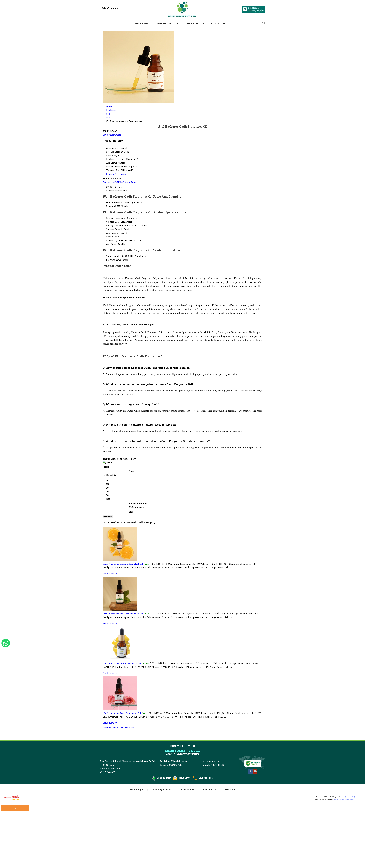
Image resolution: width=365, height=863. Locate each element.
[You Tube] (255, 773)
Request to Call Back (114, 182)
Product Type (113, 240)
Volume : (214, 563)
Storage (110, 229)
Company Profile (167, 23)
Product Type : (133, 567)
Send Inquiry (132, 182)
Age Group (111, 244)
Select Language (110, 8)
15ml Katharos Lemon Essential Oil (122, 663)
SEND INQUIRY (110, 727)
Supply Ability (114, 256)
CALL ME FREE (127, 727)
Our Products (194, 23)
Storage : (164, 567)
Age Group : (222, 567)
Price (109, 206)
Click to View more (116, 173)
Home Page (141, 23)
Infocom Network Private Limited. (344, 799)
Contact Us (218, 23)
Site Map (230, 789)
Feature (110, 218)
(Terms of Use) (350, 797)
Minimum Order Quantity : (184, 563)
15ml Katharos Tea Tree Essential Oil (123, 613)
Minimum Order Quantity (119, 202)
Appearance (112, 232)
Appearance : (200, 567)
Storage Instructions (117, 225)
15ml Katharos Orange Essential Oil (123, 563)
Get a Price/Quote (112, 134)
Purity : (183, 567)
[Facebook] (250, 773)
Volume (110, 221)
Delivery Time (113, 259)
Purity (109, 236)
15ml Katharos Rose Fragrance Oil (122, 713)
